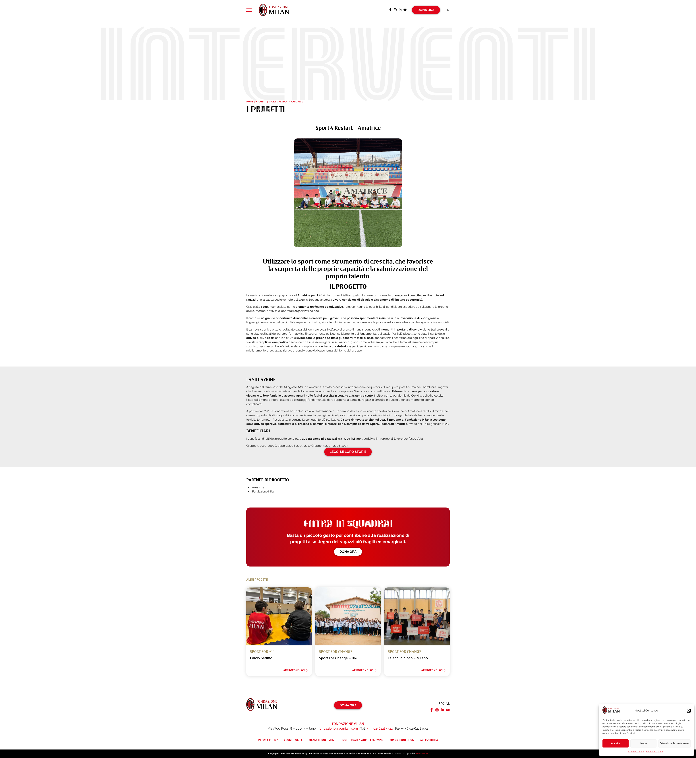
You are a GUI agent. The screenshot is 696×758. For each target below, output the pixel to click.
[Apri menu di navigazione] (249, 10)
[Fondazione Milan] (274, 10)
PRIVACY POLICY (654, 751)
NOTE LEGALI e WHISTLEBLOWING (363, 739)
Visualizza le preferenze (674, 743)
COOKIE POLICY (636, 751)
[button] (689, 710)
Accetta (615, 743)
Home (249, 101)
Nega (643, 743)
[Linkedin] (400, 10)
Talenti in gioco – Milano (408, 658)
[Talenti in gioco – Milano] (417, 616)
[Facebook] (390, 10)
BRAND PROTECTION (402, 739)
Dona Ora (425, 10)
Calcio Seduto (261, 658)
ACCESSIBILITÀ (429, 739)
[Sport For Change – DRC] (348, 616)
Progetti (260, 101)
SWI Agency (422, 753)
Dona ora (348, 551)
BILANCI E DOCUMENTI (322, 739)
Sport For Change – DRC (339, 658)
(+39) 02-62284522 (379, 728)
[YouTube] (405, 10)
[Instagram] (395, 10)
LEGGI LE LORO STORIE (348, 452)
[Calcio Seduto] (279, 616)
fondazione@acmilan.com (338, 728)
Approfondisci (294, 670)
